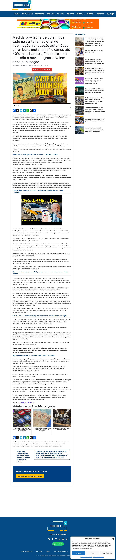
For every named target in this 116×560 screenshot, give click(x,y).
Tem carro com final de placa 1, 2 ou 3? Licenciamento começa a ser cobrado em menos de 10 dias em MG (95, 110)
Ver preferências (107, 553)
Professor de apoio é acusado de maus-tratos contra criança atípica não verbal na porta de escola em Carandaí (94, 100)
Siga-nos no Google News (42, 69)
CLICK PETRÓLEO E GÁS (26, 402)
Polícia (17, 14)
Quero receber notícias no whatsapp (30, 476)
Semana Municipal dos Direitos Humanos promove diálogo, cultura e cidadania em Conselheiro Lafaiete (94, 81)
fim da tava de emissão (40, 444)
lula (50, 444)
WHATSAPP (59, 544)
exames (29, 444)
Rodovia (60, 14)
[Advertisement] (74, 5)
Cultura (110, 14)
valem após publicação (55, 446)
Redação (45, 65)
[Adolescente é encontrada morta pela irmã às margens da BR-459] (79, 120)
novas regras (28, 446)
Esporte (100, 14)
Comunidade (27, 14)
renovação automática (40, 446)
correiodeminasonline (19, 444)
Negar (93, 553)
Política (70, 14)
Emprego (91, 14)
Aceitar (79, 553)
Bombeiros (39, 14)
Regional (51, 14)
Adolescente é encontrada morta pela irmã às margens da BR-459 (94, 120)
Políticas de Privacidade (86, 557)
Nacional (80, 14)
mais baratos (56, 444)
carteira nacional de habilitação (48, 442)
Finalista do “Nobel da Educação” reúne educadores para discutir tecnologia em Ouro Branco (94, 90)
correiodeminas (64, 442)
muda (21, 446)
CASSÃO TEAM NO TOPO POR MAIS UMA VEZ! (93, 51)
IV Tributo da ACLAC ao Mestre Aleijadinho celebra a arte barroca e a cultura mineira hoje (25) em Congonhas (95, 71)
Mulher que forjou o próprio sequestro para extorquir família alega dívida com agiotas (94, 129)
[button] (112, 539)
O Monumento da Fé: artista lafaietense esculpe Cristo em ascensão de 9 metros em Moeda (94, 61)
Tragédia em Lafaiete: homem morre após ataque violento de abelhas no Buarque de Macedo (23, 457)
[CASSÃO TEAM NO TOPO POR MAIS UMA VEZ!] (79, 51)
